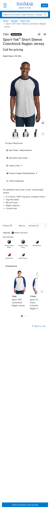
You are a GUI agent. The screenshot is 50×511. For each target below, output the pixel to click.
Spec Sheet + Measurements (20, 150)
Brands (14, 21)
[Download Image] (43, 122)
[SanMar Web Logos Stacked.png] (25, 5)
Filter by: (22, 226)
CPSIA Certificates (16, 181)
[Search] (45, 14)
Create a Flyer (14, 166)
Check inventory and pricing (25, 505)
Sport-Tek (25, 21)
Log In (44, 5)
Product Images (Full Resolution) (22, 173)
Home (5, 21)
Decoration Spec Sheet (18, 158)
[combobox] (37, 225)
